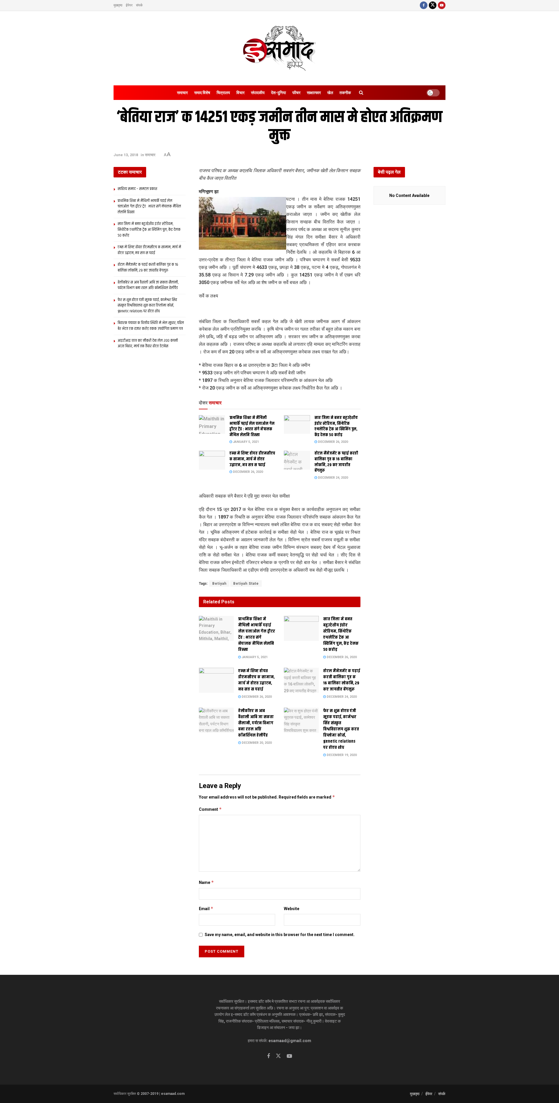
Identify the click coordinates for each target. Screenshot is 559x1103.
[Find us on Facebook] (423, 5)
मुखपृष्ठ (118, 5)
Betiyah (219, 584)
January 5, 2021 (245, 442)
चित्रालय (223, 92)
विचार (240, 92)
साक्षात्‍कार (314, 92)
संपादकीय (258, 92)
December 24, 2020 (332, 478)
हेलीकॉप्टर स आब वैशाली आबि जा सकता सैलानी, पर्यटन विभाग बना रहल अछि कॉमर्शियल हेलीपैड (256, 723)
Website (291, 908)
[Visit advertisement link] (279, 309)
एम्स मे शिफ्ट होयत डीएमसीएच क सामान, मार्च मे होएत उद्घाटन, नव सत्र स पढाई (252, 459)
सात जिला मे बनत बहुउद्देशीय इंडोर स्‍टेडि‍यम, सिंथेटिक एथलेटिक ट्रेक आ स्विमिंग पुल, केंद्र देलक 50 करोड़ (336, 426)
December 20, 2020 (256, 743)
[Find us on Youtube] (441, 5)
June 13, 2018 (126, 155)
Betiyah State (246, 584)
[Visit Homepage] (279, 48)
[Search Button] (361, 92)
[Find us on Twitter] (432, 5)
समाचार (182, 92)
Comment (210, 809)
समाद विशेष (202, 92)
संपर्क (139, 5)
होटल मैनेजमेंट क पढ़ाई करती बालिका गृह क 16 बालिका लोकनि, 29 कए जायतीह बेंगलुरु (336, 462)
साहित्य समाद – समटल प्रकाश (137, 189)
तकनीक (345, 92)
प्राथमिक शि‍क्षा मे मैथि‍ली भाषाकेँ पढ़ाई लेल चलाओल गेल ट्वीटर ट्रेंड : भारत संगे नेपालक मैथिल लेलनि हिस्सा (252, 426)
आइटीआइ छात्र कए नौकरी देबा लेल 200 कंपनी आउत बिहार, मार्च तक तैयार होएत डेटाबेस (148, 343)
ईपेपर (129, 5)
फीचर (296, 92)
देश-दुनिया (278, 92)
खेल (330, 92)
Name (206, 882)
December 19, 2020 (341, 755)
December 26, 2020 (332, 442)
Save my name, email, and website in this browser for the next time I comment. (280, 934)
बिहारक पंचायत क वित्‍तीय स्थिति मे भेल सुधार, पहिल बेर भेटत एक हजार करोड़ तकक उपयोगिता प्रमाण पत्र (151, 326)
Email (206, 908)
